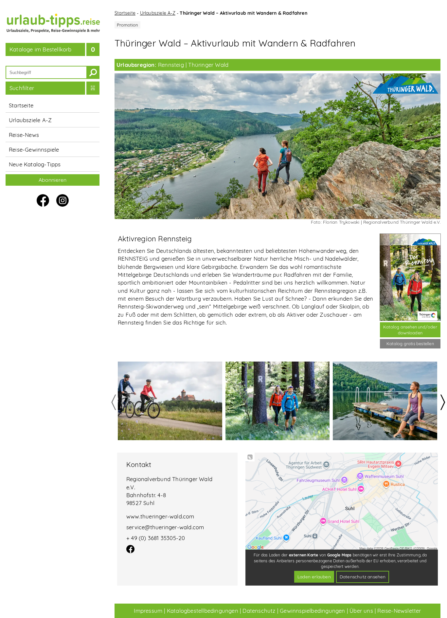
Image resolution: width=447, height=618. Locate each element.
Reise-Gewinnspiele (34, 149)
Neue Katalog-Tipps (35, 164)
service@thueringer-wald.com (165, 527)
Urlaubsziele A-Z (30, 120)
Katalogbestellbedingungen (202, 610)
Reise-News (24, 134)
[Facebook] (130, 551)
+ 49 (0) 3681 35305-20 (155, 537)
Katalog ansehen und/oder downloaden (410, 329)
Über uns (361, 610)
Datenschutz (258, 610)
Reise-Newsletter (399, 610)
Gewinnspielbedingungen (312, 610)
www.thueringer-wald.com (160, 516)
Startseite (21, 105)
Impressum (148, 610)
